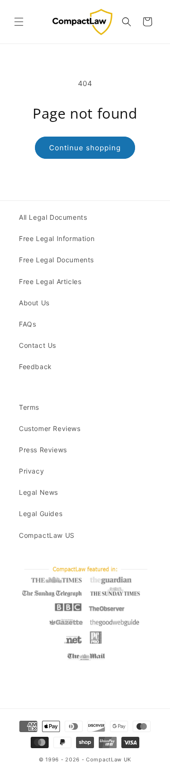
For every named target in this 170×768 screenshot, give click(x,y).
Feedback (35, 366)
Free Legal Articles (50, 281)
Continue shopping (85, 147)
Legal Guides (40, 513)
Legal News (38, 492)
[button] (18, 21)
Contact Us (37, 345)
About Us (34, 303)
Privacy (31, 471)
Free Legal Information (56, 238)
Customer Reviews (50, 428)
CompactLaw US (47, 535)
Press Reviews (43, 450)
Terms (29, 407)
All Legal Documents (53, 217)
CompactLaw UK (108, 759)
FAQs (27, 324)
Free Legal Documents (56, 260)
